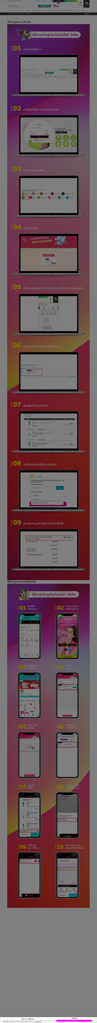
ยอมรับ (74, 1020)
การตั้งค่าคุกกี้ (74, 1018)
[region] (48, 1020)
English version (38, 1021)
